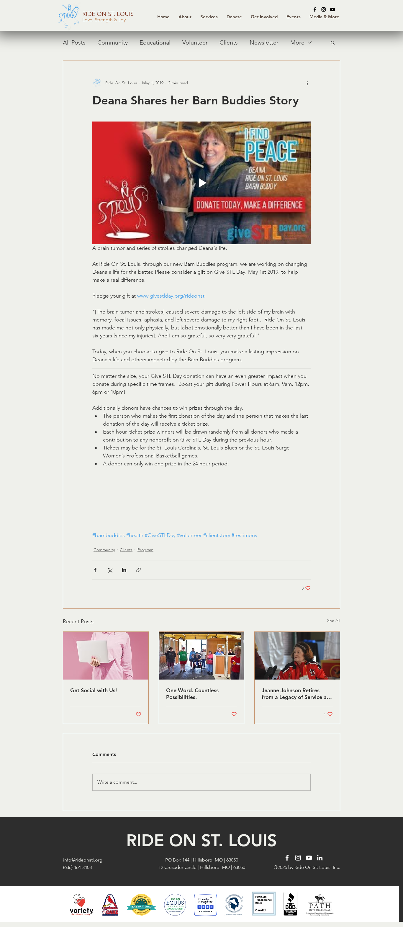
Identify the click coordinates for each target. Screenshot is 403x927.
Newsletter (264, 42)
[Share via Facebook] (95, 570)
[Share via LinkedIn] (124, 570)
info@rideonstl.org (82, 860)
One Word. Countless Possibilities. (192, 693)
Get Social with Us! (93, 690)
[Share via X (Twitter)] (109, 570)
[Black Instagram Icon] (324, 9)
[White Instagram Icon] (298, 858)
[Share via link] (138, 570)
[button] (234, 16)
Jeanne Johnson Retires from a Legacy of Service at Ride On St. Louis (295, 693)
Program (145, 549)
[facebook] (315, 9)
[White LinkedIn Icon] (320, 858)
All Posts (74, 42)
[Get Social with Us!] (105, 656)
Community (112, 42)
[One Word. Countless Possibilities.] (201, 656)
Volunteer (195, 42)
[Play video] (201, 183)
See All (333, 620)
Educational (155, 42)
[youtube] (332, 9)
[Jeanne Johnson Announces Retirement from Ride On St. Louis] (297, 656)
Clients (228, 42)
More (297, 42)
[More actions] (307, 82)
